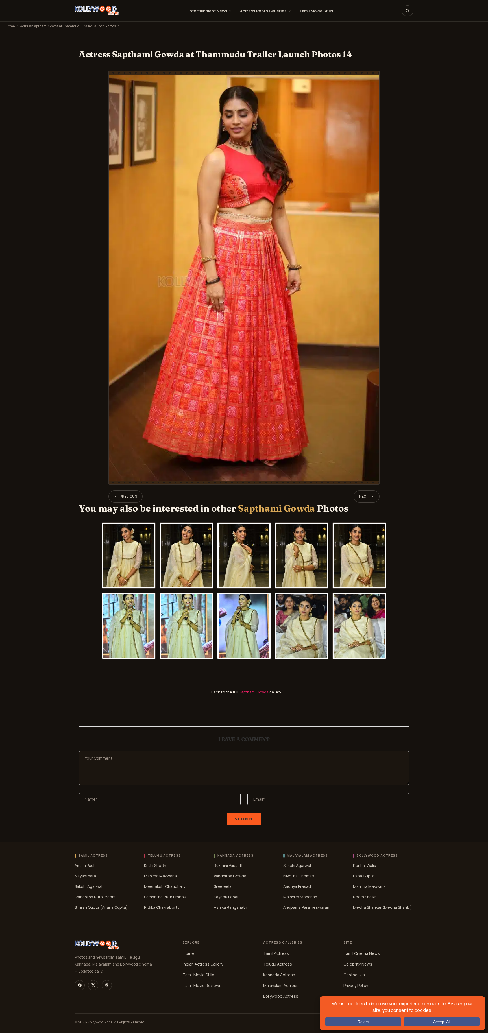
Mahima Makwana (160, 876)
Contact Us (354, 974)
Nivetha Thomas (298, 876)
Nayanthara (85, 876)
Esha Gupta (363, 876)
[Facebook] (80, 985)
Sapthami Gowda (276, 508)
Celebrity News (357, 964)
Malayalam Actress (281, 985)
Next (363, 496)
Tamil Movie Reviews (202, 985)
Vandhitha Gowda (230, 876)
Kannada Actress (279, 974)
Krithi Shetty (155, 865)
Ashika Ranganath (230, 907)
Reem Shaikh (365, 896)
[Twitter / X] (93, 985)
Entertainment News (207, 11)
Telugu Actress (277, 964)
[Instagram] (107, 985)
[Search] (407, 10)
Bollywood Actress (280, 996)
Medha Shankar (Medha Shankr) (382, 907)
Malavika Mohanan (300, 896)
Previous (128, 496)
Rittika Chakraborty (161, 907)
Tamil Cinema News (361, 953)
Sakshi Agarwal (88, 886)
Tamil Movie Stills (316, 11)
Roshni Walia (364, 865)
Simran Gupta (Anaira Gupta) (101, 907)
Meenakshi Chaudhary (164, 886)
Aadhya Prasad (297, 886)
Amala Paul (84, 865)
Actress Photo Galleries (263, 11)
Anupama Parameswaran (306, 907)
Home (10, 26)
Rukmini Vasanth (229, 865)
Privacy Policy (355, 985)
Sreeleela (223, 886)
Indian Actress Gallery (203, 964)
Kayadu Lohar (226, 896)
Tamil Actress (276, 953)
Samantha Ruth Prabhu (96, 896)
